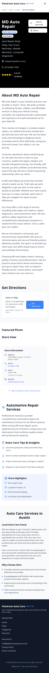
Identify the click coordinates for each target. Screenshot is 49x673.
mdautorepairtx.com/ (15, 61)
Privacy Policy (7, 647)
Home (4, 10)
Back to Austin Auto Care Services (26, 391)
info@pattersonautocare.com (14, 643)
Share (35, 30)
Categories (6, 629)
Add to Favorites (39, 23)
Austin (17, 10)
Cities (11, 10)
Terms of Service (9, 651)
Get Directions (35, 304)
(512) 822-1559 (12, 67)
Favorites (6, 633)
